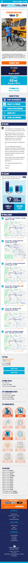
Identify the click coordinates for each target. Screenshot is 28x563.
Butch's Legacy (9, 359)
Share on (15, 108)
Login (25, 1)
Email (14, 502)
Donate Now (14, 63)
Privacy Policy (22, 553)
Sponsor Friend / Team (14, 515)
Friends (9, 361)
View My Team (14, 369)
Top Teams (14, 537)
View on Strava (20, 237)
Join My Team (14, 372)
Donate (21, 1)
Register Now (14, 514)
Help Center (14, 528)
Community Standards (7, 553)
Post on (14, 100)
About (14, 527)
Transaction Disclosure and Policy (15, 553)
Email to (13, 104)
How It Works (14, 525)
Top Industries (14, 540)
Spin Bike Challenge (14, 519)
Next (25, 188)
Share (8, 502)
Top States (14, 538)
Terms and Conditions (14, 555)
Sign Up (15, 1)
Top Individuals (14, 535)
